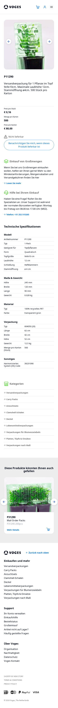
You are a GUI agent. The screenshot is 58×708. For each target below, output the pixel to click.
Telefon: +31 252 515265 (17, 215)
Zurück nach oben (39, 552)
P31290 (11, 517)
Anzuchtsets (12, 406)
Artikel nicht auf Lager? (16, 629)
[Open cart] (38, 7)
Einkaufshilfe (11, 617)
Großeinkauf (10, 625)
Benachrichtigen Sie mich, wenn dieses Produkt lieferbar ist (29, 145)
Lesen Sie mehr (13, 183)
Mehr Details (13, 530)
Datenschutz (10, 657)
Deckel (9, 419)
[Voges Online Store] (12, 7)
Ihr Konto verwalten (14, 613)
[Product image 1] (29, 44)
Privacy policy (10, 684)
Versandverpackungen (17, 392)
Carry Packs (12, 399)
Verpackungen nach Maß (18, 445)
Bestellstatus (11, 621)
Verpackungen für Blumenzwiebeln (23, 432)
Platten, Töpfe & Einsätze (18, 438)
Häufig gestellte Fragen (16, 633)
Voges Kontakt (12, 660)
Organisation (11, 649)
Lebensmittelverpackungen (19, 425)
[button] (8, 41)
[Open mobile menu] (51, 7)
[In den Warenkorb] (48, 529)
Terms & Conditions (13, 680)
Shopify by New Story (13, 676)
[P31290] (29, 494)
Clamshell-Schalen (15, 412)
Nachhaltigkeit (11, 652)
